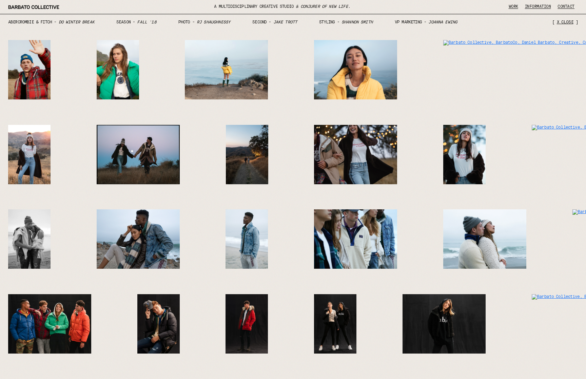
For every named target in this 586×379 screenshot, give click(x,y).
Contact (566, 7)
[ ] (565, 22)
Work (513, 7)
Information (538, 7)
